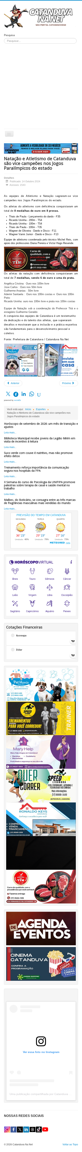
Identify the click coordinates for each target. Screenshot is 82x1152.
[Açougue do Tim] (41, 886)
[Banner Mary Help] (41, 751)
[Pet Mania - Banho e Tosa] (41, 684)
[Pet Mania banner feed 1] (20, 360)
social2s (17, 400)
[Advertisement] (41, 86)
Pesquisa (9, 35)
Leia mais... (10, 432)
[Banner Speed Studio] (41, 718)
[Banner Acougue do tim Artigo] (41, 258)
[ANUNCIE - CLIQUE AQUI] (41, 148)
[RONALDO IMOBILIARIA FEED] (61, 359)
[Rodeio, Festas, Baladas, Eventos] (41, 928)
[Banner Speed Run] (41, 785)
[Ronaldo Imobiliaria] (41, 819)
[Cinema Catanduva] (41, 963)
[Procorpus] (41, 852)
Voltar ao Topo (70, 1144)
